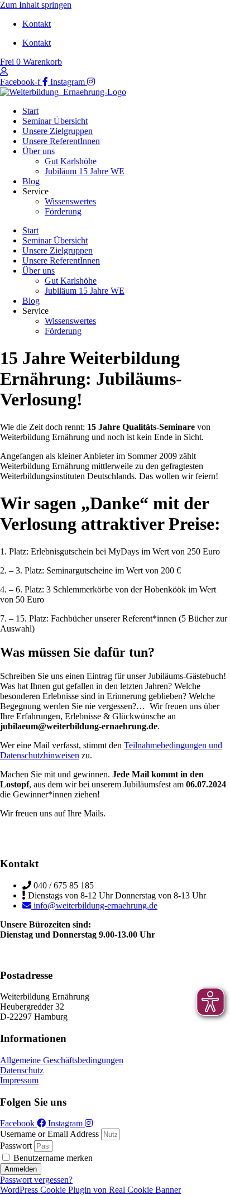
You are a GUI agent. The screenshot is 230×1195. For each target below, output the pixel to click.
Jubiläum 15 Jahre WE (84, 171)
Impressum (19, 1080)
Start (30, 111)
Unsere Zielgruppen (57, 131)
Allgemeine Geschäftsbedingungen (61, 1060)
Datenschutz (22, 1070)
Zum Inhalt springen (35, 4)
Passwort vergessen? (36, 1179)
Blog (31, 181)
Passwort (16, 1145)
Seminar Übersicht (55, 121)
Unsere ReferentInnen (61, 141)
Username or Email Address (49, 1134)
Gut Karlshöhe (71, 161)
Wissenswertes (70, 201)
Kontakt (36, 23)
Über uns (38, 151)
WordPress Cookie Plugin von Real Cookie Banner (90, 1189)
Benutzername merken (52, 1158)
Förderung (63, 211)
